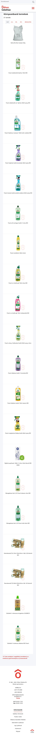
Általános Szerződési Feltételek (18, 719)
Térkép (18, 698)
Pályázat (18, 731)
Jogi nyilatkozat (18, 725)
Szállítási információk (18, 714)
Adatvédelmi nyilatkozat (18, 722)
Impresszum (18, 728)
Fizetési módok (18, 716)
